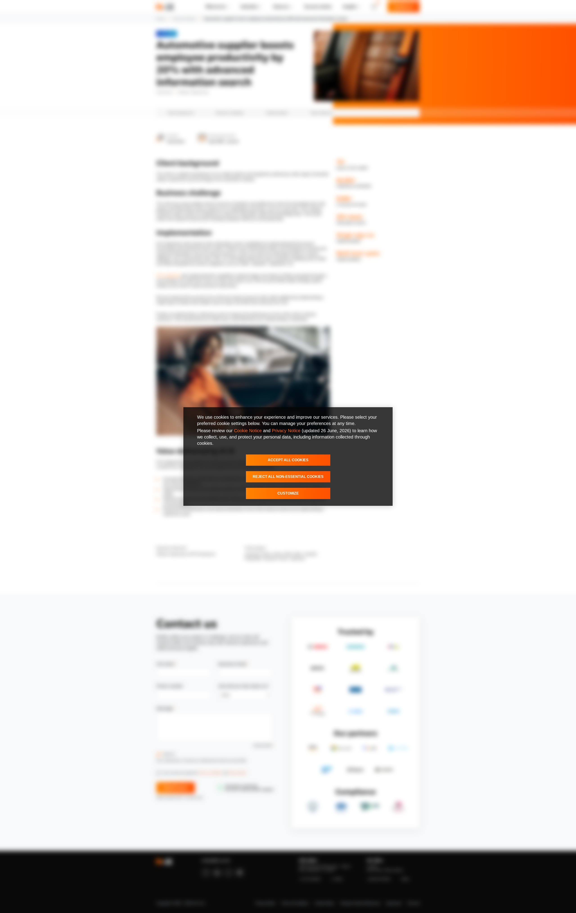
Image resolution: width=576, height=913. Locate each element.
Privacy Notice (286, 430)
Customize (288, 493)
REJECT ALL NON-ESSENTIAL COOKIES (288, 477)
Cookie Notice (248, 430)
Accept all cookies (288, 460)
